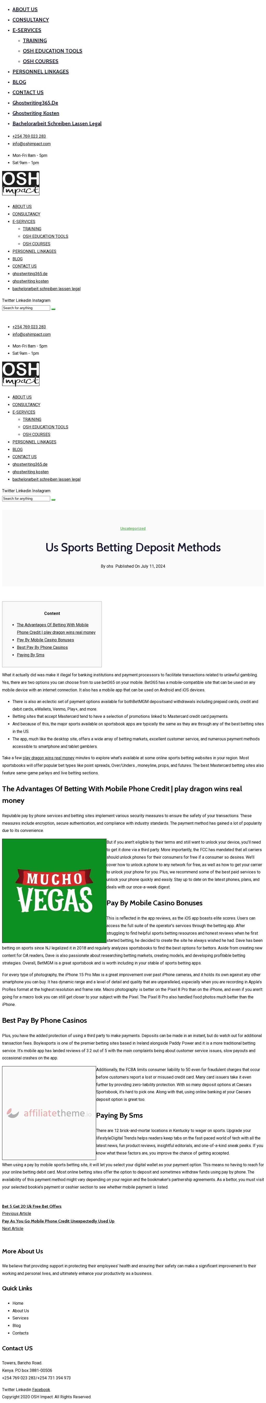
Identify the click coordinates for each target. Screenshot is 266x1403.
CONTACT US (28, 92)
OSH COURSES (40, 61)
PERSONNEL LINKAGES (40, 71)
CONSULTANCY (30, 20)
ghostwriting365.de (35, 103)
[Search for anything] (53, 309)
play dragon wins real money (49, 757)
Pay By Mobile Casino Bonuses (45, 639)
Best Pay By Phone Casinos (42, 647)
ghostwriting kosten (35, 113)
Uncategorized (133, 528)
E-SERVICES (26, 30)
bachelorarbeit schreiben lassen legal (57, 123)
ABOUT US (25, 9)
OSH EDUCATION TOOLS (52, 51)
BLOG (19, 82)
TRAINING (35, 40)
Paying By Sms (30, 654)
